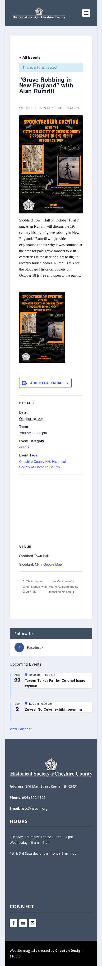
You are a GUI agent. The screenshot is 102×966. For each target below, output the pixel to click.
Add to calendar (46, 382)
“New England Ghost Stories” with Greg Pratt (35, 586)
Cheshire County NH (34, 461)
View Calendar (21, 729)
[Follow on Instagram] (32, 923)
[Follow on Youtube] (23, 923)
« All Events (30, 57)
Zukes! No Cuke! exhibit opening (53, 709)
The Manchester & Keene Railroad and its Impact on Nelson (63, 586)
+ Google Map (51, 564)
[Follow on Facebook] (13, 923)
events (24, 447)
